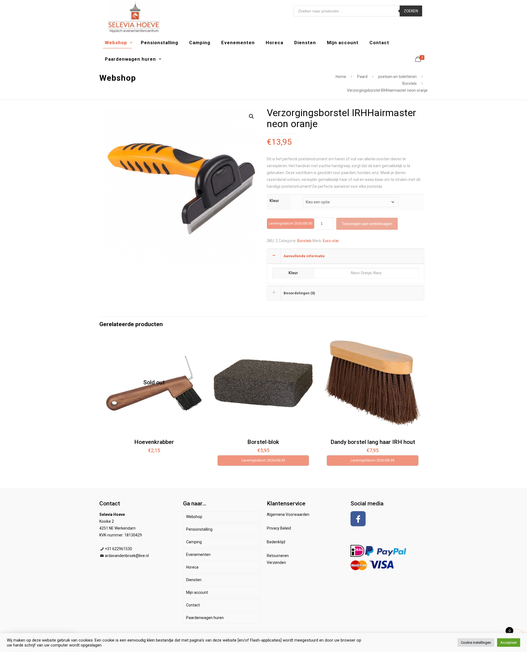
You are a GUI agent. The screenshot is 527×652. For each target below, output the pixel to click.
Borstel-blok (263, 442)
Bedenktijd (276, 542)
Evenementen (198, 554)
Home (341, 76)
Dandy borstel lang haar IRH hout (372, 442)
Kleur (274, 200)
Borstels (409, 83)
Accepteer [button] (508, 642)
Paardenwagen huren (205, 617)
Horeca (192, 567)
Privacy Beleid (279, 528)
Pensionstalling (199, 529)
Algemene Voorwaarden (288, 514)
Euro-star (331, 241)
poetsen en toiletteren (397, 76)
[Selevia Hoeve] (134, 17)
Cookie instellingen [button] (476, 642)
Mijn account (197, 592)
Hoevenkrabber (154, 442)
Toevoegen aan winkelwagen (367, 224)
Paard (362, 76)
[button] (251, 116)
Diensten (193, 580)
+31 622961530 (118, 549)
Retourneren (278, 555)
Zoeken (411, 11)
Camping (194, 542)
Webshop (194, 516)
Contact (193, 605)
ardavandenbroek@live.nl (127, 555)
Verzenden (276, 562)
